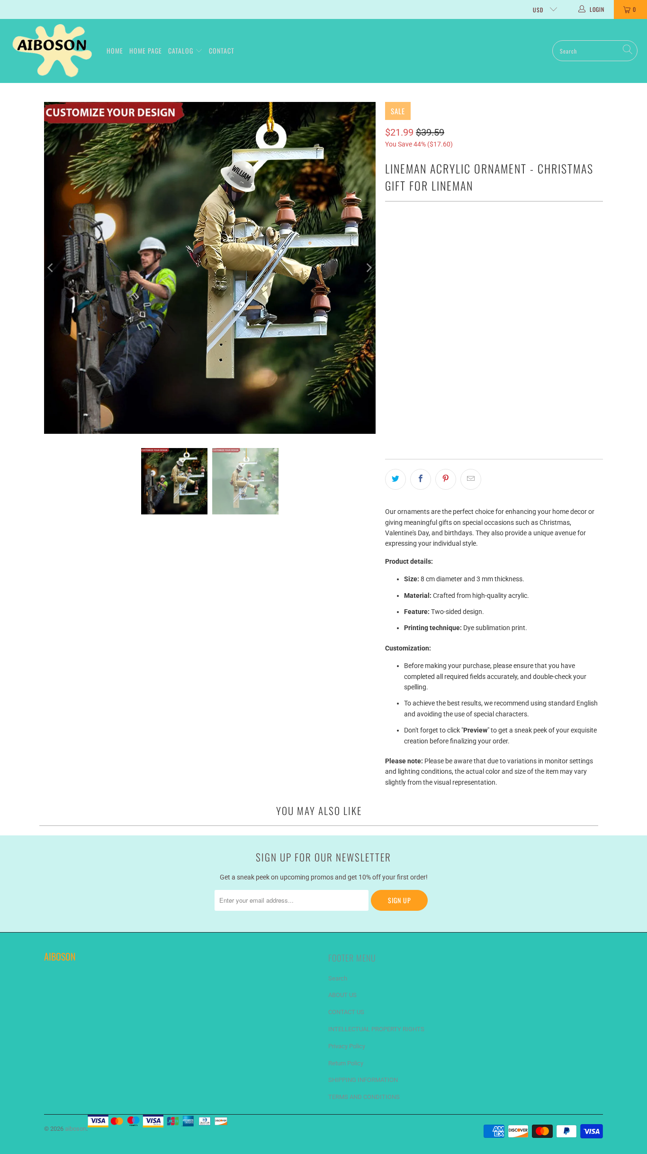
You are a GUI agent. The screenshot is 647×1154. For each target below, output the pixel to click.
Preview (480, 394)
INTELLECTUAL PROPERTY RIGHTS (376, 1029)
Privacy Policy (346, 1046)
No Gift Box (466, 237)
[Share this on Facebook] (420, 479)
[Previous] (51, 268)
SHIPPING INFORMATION (363, 1079)
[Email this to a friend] (470, 479)
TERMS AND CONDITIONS (364, 1096)
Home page (145, 50)
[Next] (368, 268)
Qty (390, 349)
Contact (221, 50)
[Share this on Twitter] (395, 479)
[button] (480, 273)
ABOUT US (342, 994)
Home (115, 50)
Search (337, 978)
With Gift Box (411, 237)
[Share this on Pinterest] (445, 479)
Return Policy (345, 1063)
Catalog (181, 50)
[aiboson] (53, 51)
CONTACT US (346, 1012)
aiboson (75, 1128)
